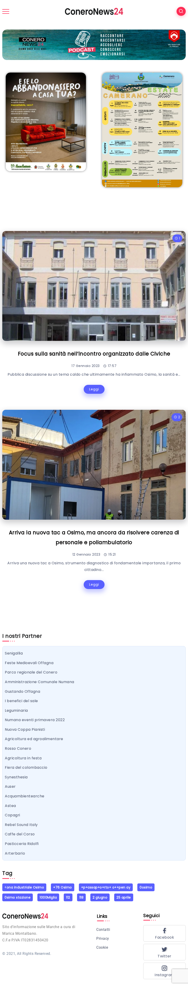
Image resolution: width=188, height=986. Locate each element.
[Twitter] (164, 952)
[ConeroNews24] (94, 11)
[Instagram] (164, 971)
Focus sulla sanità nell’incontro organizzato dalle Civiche (94, 353)
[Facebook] (164, 933)
